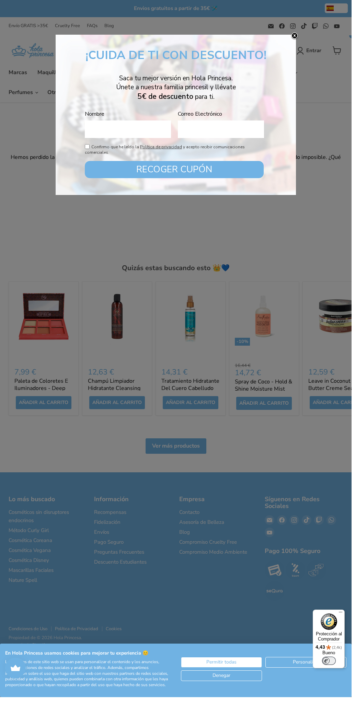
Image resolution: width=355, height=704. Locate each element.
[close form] (294, 36)
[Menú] (340, 614)
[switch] (329, 661)
